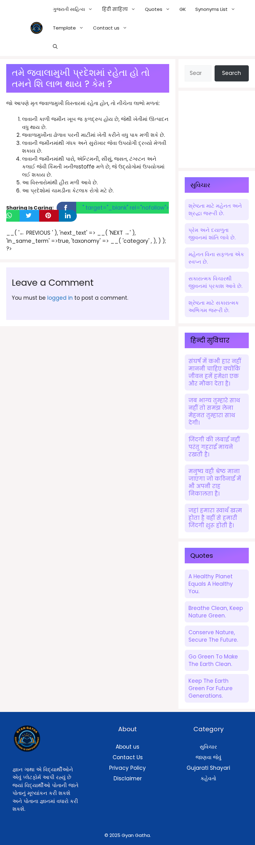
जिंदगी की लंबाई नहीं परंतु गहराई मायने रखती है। (214, 447)
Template (64, 28)
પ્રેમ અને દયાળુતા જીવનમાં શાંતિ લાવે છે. (211, 233)
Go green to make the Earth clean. (213, 660)
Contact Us (128, 757)
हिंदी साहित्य (115, 9)
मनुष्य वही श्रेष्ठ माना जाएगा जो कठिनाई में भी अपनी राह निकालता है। (214, 482)
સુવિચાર (208, 746)
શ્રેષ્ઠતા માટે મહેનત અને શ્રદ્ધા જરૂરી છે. (215, 209)
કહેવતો (208, 778)
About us (127, 746)
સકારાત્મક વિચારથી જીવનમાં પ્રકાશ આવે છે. (215, 282)
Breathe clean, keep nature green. (215, 611)
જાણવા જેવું (208, 757)
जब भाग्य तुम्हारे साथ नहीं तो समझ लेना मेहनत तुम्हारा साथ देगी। (214, 412)
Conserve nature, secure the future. (213, 636)
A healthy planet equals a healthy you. (210, 584)
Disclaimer (128, 778)
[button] (55, 46)
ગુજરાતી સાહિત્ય (69, 9)
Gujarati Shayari (208, 768)
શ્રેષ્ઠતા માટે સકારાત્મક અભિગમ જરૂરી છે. (213, 306)
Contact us (106, 28)
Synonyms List (211, 9)
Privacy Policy (127, 768)
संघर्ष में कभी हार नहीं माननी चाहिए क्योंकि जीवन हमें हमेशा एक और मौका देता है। (214, 372)
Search (231, 73)
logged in (60, 298)
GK (182, 9)
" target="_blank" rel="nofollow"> (125, 207)
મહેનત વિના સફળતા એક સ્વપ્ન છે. (216, 258)
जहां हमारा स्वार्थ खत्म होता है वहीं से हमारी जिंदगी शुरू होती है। (215, 518)
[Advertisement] (220, 128)
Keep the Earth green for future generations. (210, 688)
